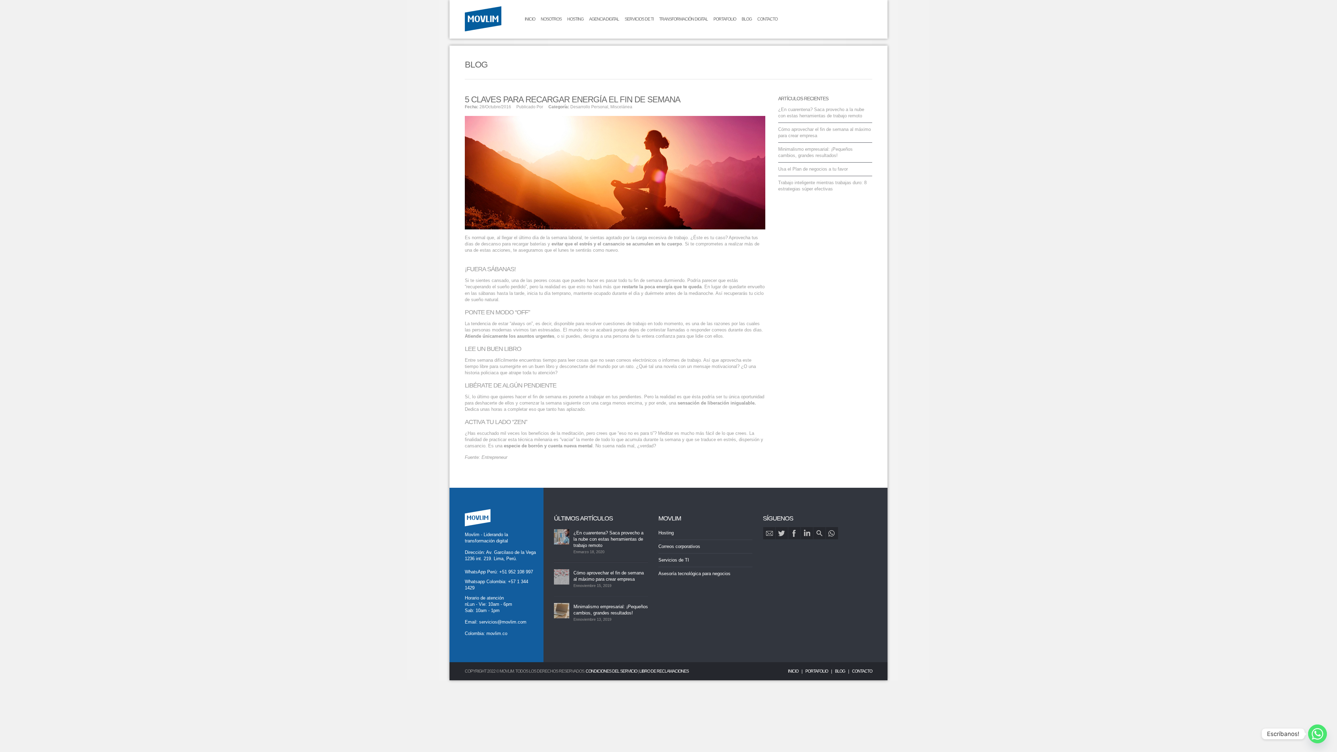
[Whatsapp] (1317, 733)
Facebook (794, 533)
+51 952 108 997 (516, 571)
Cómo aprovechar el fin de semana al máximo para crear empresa (608, 576)
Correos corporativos (679, 546)
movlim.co (496, 633)
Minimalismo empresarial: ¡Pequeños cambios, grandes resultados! (610, 610)
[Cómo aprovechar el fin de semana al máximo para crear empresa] (561, 577)
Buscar (819, 533)
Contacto (767, 19)
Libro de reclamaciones (664, 671)
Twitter (782, 533)
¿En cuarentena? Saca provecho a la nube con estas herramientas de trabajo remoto (608, 539)
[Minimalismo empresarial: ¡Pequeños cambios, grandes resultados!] (561, 610)
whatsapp (832, 533)
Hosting (575, 19)
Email (769, 533)
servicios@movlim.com (502, 622)
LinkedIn (807, 533)
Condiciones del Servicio (611, 671)
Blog (747, 19)
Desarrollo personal (589, 106)
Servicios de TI (639, 19)
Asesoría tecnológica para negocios (694, 573)
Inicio (530, 19)
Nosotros (551, 19)
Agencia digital (604, 19)
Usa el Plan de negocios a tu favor (813, 169)
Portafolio (724, 19)
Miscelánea (621, 106)
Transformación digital (683, 19)
